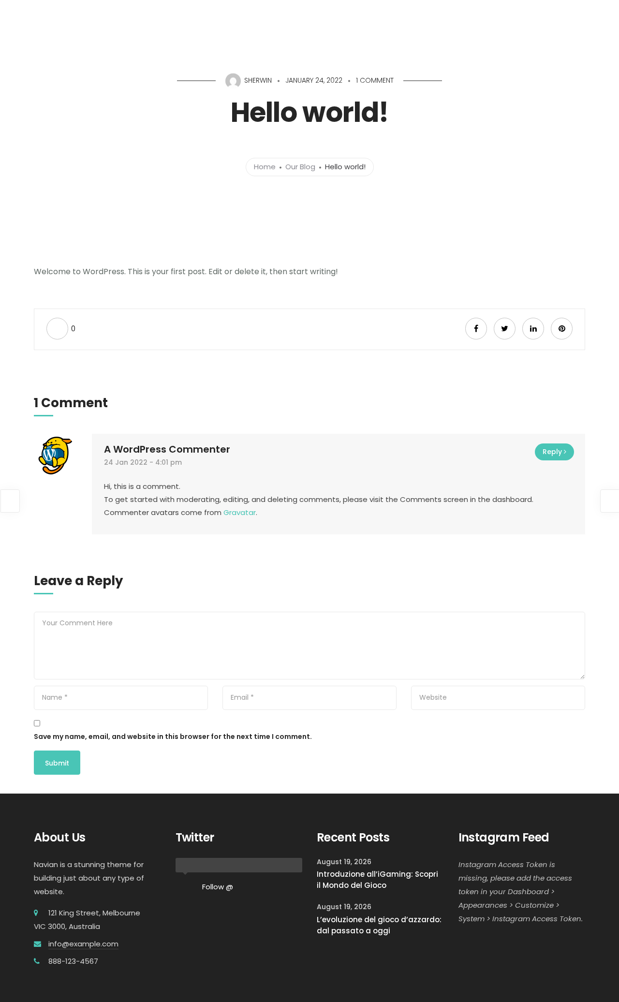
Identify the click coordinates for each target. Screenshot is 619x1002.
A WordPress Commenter (167, 449)
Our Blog (300, 167)
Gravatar (239, 512)
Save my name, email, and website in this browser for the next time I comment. (173, 736)
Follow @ (217, 887)
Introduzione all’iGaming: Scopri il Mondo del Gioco (377, 879)
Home (265, 167)
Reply (552, 452)
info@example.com (83, 944)
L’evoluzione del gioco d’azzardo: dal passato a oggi (379, 925)
